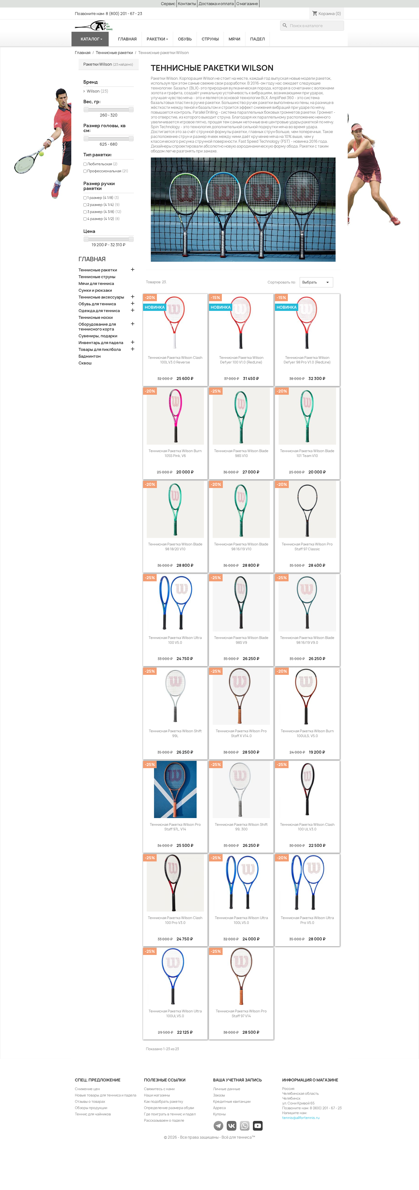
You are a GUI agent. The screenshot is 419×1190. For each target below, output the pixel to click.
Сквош (85, 363)
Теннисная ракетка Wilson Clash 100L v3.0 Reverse (175, 360)
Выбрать (316, 282)
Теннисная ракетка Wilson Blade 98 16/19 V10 (241, 546)
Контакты (187, 3)
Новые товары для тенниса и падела (105, 1095)
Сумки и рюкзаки (95, 290)
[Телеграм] (218, 1125)
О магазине (247, 3)
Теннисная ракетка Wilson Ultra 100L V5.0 (241, 920)
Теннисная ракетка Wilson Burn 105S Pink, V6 (175, 453)
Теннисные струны (97, 276)
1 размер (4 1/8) (103, 197)
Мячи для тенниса (96, 283)
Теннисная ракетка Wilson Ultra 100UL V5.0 (175, 1013)
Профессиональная (107, 171)
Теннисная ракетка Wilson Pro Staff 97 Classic (307, 546)
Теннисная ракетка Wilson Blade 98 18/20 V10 (175, 546)
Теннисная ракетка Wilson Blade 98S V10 (241, 453)
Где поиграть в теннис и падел (170, 1114)
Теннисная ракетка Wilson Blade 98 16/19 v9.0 (307, 640)
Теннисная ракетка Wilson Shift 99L (175, 733)
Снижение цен (87, 1089)
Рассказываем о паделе (164, 1120)
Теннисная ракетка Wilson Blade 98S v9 (241, 640)
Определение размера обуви (169, 1107)
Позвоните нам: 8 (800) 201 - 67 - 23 (108, 13)
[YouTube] (258, 1125)
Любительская (102, 164)
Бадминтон (90, 356)
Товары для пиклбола (100, 349)
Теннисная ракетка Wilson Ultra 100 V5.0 (175, 640)
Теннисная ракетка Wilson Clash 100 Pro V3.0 (175, 920)
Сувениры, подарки (98, 336)
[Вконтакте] (231, 1125)
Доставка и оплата (216, 3)
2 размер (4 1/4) (103, 204)
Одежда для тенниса (99, 310)
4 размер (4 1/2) (103, 218)
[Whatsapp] (245, 1125)
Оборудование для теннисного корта (97, 327)
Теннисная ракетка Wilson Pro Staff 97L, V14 (175, 827)
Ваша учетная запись (237, 1080)
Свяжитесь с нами (159, 1089)
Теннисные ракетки (98, 270)
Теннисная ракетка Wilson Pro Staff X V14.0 (241, 733)
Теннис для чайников (93, 1114)
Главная (92, 259)
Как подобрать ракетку (163, 1101)
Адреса (219, 1107)
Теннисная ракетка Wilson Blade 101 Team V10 (307, 453)
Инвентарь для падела (101, 342)
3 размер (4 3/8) (104, 211)
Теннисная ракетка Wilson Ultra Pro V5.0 (307, 920)
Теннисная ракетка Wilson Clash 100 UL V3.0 (307, 827)
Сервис (168, 3)
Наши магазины (157, 1095)
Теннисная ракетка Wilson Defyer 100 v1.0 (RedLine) (241, 360)
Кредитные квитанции (231, 1101)
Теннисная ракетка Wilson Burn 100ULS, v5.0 (307, 733)
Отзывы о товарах (90, 1101)
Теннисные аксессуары (101, 297)
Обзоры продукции (91, 1107)
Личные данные (226, 1089)
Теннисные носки (96, 317)
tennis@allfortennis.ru (301, 1117)
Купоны (219, 1114)
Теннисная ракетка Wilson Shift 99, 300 (241, 827)
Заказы (219, 1095)
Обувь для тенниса (97, 304)
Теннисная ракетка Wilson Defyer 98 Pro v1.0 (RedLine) (307, 360)
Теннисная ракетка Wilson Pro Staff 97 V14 (241, 1013)
